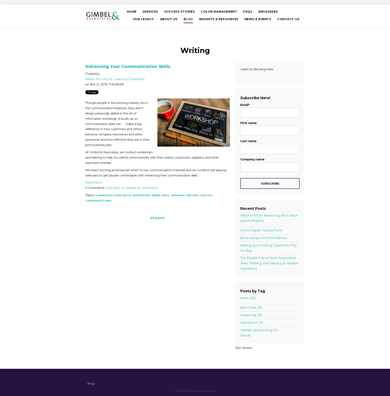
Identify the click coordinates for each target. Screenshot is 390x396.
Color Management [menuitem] (219, 11)
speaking (178, 195)
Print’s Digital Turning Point (261, 230)
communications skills (113, 195)
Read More (93, 182)
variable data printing (259, 330)
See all (245, 335)
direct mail (251, 307)
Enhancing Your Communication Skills (127, 66)
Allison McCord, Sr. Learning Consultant (115, 79)
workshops (142, 195)
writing (192, 195)
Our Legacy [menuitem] (143, 19)
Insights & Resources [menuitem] (218, 19)
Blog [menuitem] (188, 19)
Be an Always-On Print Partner (263, 238)
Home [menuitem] (131, 11)
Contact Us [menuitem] (288, 19)
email (165, 195)
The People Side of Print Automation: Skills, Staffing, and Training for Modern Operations (269, 263)
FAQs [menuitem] (247, 11)
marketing (251, 315)
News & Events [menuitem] (258, 19)
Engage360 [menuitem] (268, 11)
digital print (251, 322)
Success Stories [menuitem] (179, 11)
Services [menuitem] (150, 11)
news (156, 195)
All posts (157, 218)
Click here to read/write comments (131, 188)
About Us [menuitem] (169, 19)
